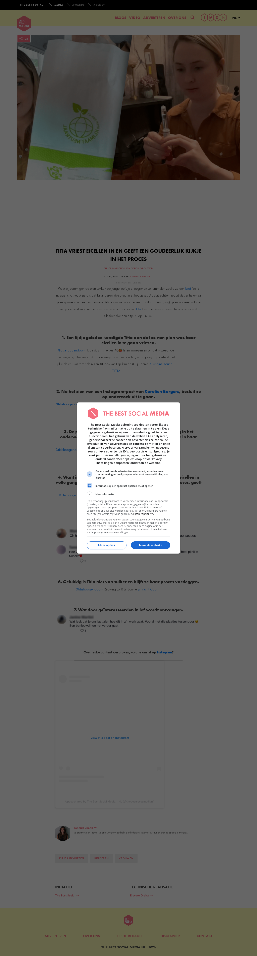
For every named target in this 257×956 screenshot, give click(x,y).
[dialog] (128, 478)
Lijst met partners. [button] (143, 514)
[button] (128, 494)
